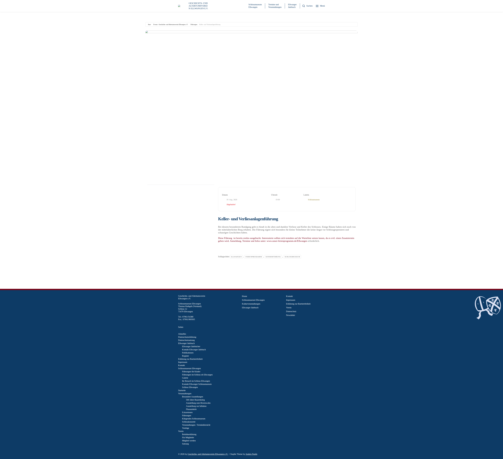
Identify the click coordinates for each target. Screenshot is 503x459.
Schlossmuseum (292, 257)
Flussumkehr (191, 409)
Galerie (185, 378)
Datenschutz (291, 311)
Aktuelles (182, 334)
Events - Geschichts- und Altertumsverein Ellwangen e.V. (170, 24)
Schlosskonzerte (188, 422)
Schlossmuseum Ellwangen (255, 5)
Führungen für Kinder (191, 371)
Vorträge (185, 428)
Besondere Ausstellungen (192, 397)
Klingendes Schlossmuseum (193, 419)
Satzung (185, 444)
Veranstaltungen (184, 393)
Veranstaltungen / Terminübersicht (196, 425)
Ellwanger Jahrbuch (292, 5)
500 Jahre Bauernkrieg (195, 400)
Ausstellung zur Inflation (196, 406)
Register (185, 356)
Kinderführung (273, 257)
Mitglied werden (189, 441)
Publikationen (187, 353)
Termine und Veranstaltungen (274, 5)
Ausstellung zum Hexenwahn (198, 403)
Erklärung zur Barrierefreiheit (190, 359)
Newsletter (290, 315)
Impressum (182, 362)
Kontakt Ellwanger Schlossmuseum (197, 384)
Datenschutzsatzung (186, 340)
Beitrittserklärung (189, 434)
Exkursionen (187, 412)
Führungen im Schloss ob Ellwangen (197, 375)
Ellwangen (236, 257)
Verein (181, 431)
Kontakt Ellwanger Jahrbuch (194, 349)
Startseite (182, 390)
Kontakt (181, 365)
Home (244, 296)
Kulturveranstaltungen (251, 304)
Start (149, 24)
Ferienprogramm (254, 257)
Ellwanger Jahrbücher (191, 346)
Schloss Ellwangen (190, 387)
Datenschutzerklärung (187, 337)
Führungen (194, 24)
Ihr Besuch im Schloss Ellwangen (196, 381)
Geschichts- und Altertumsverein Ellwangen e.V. (208, 454)
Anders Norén (251, 454)
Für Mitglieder (188, 437)
